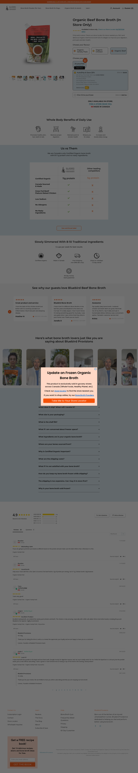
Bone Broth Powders (84, 395)
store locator (60, 391)
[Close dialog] (95, 369)
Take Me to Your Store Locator (69, 400)
